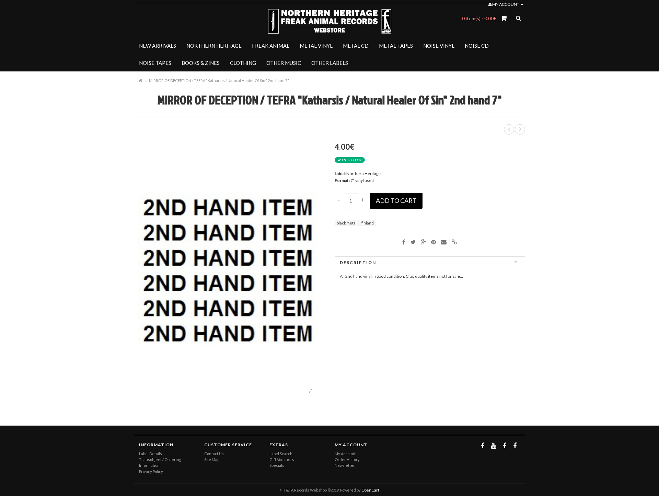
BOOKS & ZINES (201, 63)
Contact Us (214, 453)
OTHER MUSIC (283, 63)
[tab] (430, 262)
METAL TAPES (396, 46)
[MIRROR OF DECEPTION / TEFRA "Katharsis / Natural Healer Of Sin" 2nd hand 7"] (310, 391)
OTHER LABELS (329, 63)
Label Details (150, 453)
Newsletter (345, 465)
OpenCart (370, 490)
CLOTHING (243, 63)
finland (367, 223)
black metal (347, 223)
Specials (276, 465)
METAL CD (356, 46)
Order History (347, 459)
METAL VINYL (316, 46)
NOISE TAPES (155, 63)
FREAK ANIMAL (270, 46)
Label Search (280, 453)
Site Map (211, 459)
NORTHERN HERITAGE (214, 46)
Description (358, 262)
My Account (345, 453)
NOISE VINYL (438, 46)
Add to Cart (396, 200)
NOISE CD (477, 46)
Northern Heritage (363, 173)
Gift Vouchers (281, 459)
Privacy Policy (151, 471)
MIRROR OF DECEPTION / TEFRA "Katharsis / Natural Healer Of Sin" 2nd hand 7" (219, 80)
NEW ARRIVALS (157, 46)
